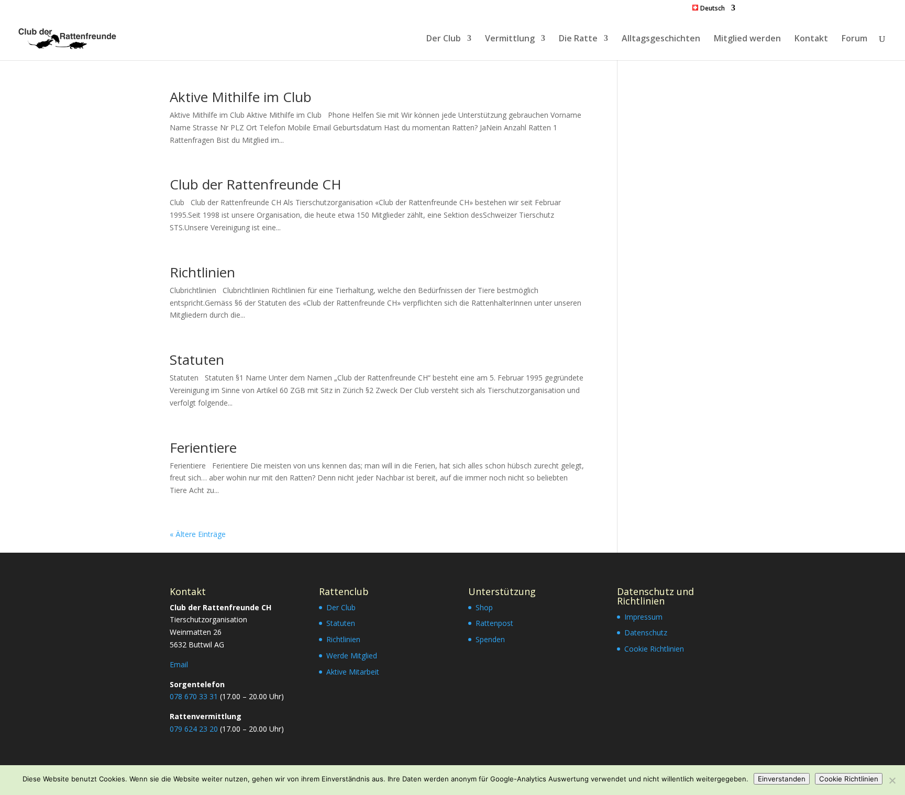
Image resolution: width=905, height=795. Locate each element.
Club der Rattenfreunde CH (255, 184)
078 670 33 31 (194, 696)
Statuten (197, 359)
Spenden (490, 639)
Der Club (443, 39)
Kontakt (811, 39)
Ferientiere (203, 447)
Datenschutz (645, 632)
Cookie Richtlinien (654, 649)
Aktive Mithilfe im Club (241, 96)
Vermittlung (510, 39)
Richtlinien (202, 272)
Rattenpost (494, 623)
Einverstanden (781, 779)
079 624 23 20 (194, 729)
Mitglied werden (747, 39)
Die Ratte (578, 39)
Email (179, 664)
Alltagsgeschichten (661, 39)
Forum (854, 39)
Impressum (643, 617)
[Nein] (892, 780)
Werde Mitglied (351, 655)
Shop (484, 607)
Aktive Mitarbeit (352, 672)
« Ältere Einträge (198, 534)
